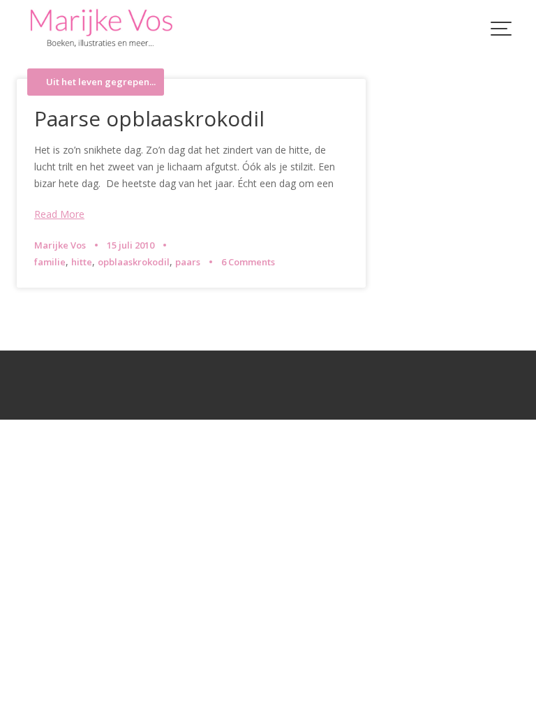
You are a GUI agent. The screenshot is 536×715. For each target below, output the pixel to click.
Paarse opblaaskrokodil (149, 118)
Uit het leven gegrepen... (101, 82)
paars (187, 262)
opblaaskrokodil (134, 262)
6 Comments (248, 262)
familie (50, 262)
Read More (59, 214)
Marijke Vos (60, 245)
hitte (81, 262)
